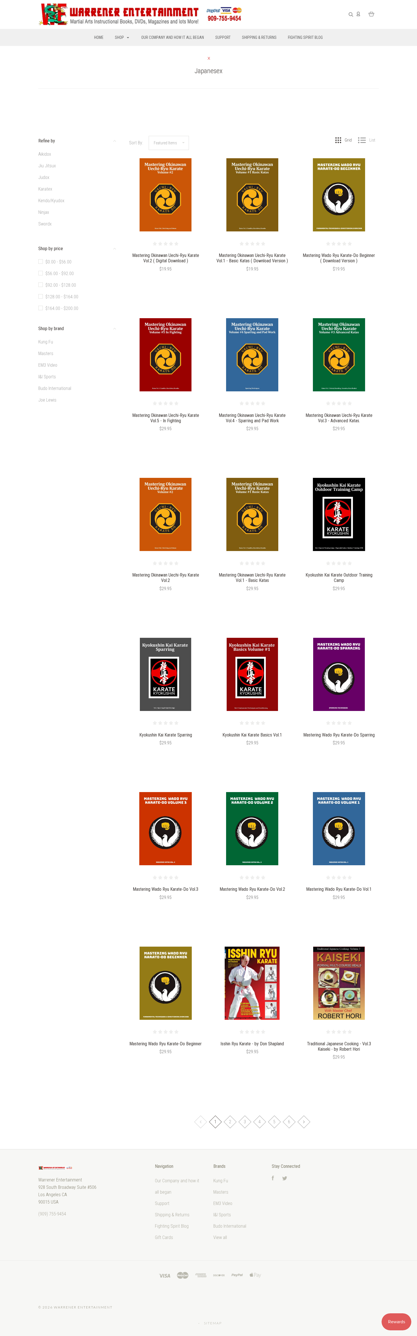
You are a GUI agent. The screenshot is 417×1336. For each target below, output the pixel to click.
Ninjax (43, 212)
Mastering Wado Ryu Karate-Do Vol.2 (252, 889)
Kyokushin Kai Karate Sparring (165, 735)
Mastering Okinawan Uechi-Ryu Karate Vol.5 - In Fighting (165, 418)
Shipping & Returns (259, 37)
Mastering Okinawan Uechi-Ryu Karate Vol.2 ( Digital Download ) (165, 258)
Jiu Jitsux (47, 165)
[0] (371, 13)
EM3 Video (47, 365)
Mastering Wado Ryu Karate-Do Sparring (339, 735)
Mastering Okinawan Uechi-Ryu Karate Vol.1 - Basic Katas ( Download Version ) (252, 258)
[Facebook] (273, 1178)
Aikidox (44, 154)
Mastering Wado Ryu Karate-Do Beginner (165, 1043)
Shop (120, 37)
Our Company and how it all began (172, 37)
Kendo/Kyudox (51, 200)
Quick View (165, 207)
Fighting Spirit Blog (305, 37)
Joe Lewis (47, 400)
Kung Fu (45, 342)
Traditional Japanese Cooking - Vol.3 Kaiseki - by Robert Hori (339, 1046)
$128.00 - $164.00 (61, 296)
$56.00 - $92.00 (59, 273)
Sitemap (213, 1323)
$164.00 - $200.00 (61, 308)
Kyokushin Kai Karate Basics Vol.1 (252, 735)
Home (99, 37)
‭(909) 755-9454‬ (52, 1214)
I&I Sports (47, 376)
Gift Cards (164, 1237)
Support (223, 37)
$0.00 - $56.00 (58, 262)
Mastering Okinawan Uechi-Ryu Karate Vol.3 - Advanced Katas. (339, 418)
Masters (45, 353)
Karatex (45, 189)
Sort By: (136, 142)
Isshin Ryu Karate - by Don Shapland (252, 1043)
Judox (43, 177)
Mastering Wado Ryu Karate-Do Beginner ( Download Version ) (339, 258)
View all (220, 1237)
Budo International (54, 388)
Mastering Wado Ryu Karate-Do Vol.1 (339, 889)
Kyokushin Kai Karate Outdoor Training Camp (339, 577)
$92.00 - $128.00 (60, 285)
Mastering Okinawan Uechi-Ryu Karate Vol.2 (165, 577)
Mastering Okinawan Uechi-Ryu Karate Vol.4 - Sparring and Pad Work (252, 418)
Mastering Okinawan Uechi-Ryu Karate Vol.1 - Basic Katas (252, 577)
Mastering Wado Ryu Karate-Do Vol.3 (165, 889)
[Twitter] (284, 1178)
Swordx (45, 224)
